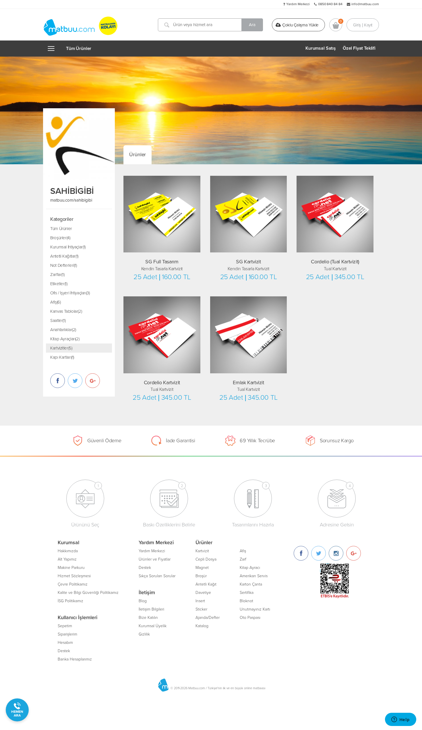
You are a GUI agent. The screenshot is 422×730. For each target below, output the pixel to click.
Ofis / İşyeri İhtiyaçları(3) (70, 293)
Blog (143, 600)
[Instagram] (336, 553)
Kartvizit (202, 551)
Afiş (243, 551)
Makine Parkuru (71, 567)
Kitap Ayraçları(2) (64, 338)
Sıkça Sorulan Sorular (157, 575)
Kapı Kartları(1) (62, 357)
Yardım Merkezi (298, 4)
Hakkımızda (68, 551)
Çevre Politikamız (73, 584)
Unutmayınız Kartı (255, 609)
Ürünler (137, 154)
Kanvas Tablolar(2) (66, 311)
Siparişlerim (67, 634)
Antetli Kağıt (205, 584)
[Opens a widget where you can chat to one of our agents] (400, 720)
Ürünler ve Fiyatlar (155, 559)
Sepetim (65, 625)
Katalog (201, 625)
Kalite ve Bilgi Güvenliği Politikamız (88, 592)
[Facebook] (301, 553)
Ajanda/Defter (207, 617)
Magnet (202, 567)
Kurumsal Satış (320, 48)
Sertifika (246, 592)
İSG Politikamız (70, 600)
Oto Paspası (250, 617)
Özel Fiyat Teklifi (359, 48)
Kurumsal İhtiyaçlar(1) (68, 247)
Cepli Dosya (205, 559)
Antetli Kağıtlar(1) (64, 256)
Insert (200, 600)
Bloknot (246, 600)
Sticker (201, 609)
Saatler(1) (57, 320)
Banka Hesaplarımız (75, 659)
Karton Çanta (251, 584)
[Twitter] (318, 553)
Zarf (243, 559)
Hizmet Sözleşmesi (74, 575)
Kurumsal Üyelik (153, 625)
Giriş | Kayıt (362, 24)
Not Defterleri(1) (63, 265)
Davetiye (203, 592)
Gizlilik (144, 634)
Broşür (201, 575)
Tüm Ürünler (78, 48)
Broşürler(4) (60, 237)
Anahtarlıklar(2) (63, 329)
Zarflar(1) (57, 274)
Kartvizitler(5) (61, 348)
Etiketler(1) (58, 283)
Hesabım (65, 642)
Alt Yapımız (67, 559)
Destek (64, 650)
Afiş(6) (55, 302)
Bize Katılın (148, 617)
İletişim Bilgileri (151, 609)
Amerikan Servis (254, 575)
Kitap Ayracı (250, 567)
